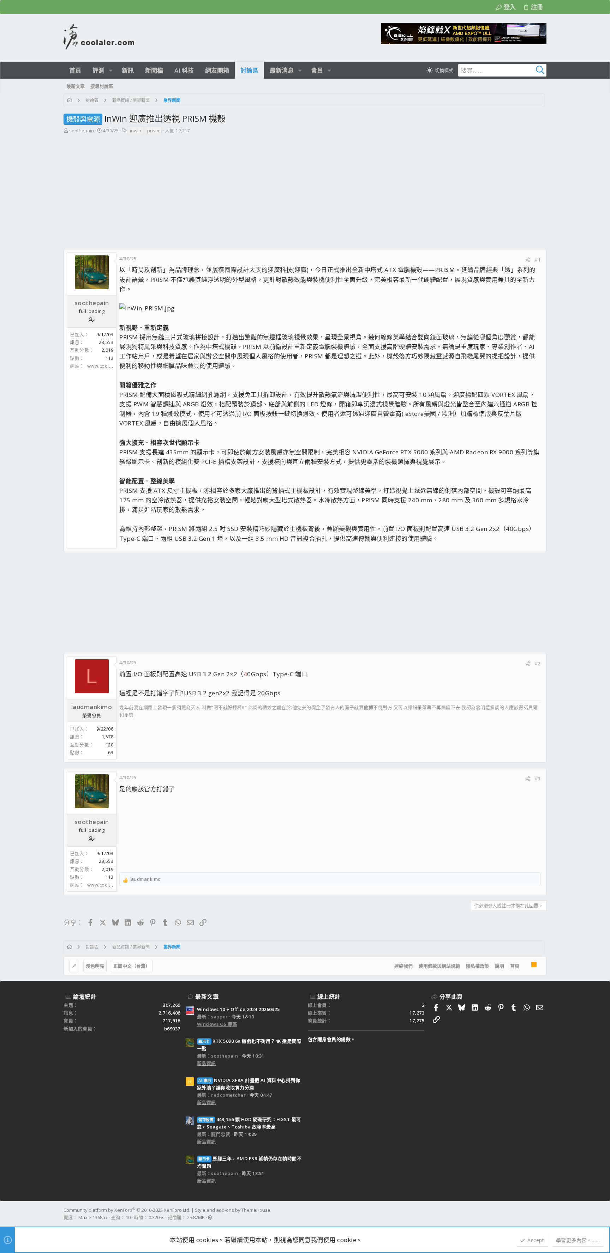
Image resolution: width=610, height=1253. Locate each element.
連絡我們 (403, 966)
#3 (537, 778)
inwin (135, 130)
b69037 (172, 1028)
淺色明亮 (95, 966)
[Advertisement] (304, 188)
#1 (537, 259)
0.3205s (157, 1217)
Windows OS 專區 (217, 1024)
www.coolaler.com (108, 366)
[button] (110, 70)
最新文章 (207, 996)
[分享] (527, 259)
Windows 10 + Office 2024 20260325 (238, 1009)
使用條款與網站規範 (439, 966)
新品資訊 (206, 1063)
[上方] (525, 966)
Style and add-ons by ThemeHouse (232, 1210)
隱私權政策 (477, 966)
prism (153, 130)
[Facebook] (543, 1214)
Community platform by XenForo (127, 1210)
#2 (537, 663)
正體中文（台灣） (131, 966)
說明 (499, 966)
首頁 (514, 966)
